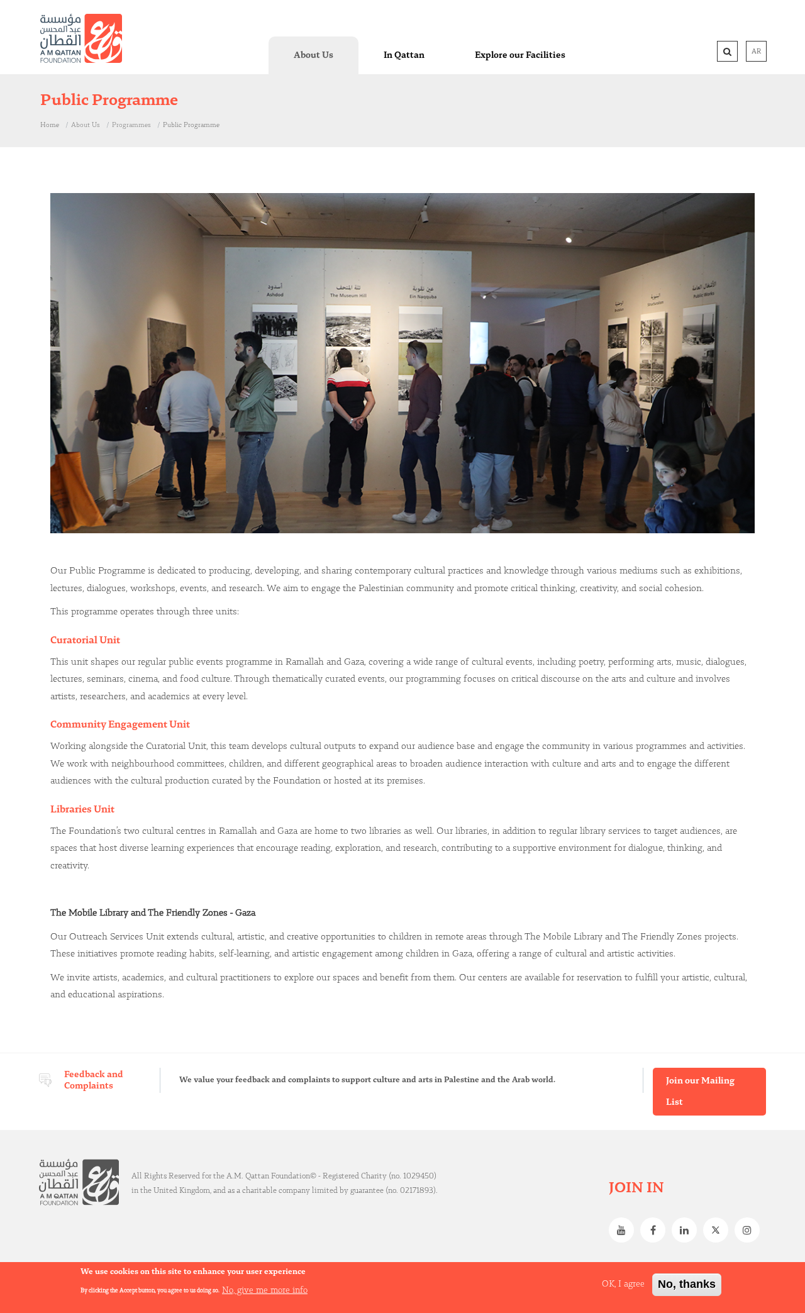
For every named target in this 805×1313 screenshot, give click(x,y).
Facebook (656, 1230)
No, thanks (687, 1284)
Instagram (750, 1230)
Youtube (624, 1230)
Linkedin (687, 1230)
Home (49, 125)
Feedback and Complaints (93, 1080)
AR (756, 51)
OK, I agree (623, 1284)
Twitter (719, 1230)
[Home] (81, 38)
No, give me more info (265, 1290)
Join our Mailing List (700, 1091)
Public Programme (191, 125)
